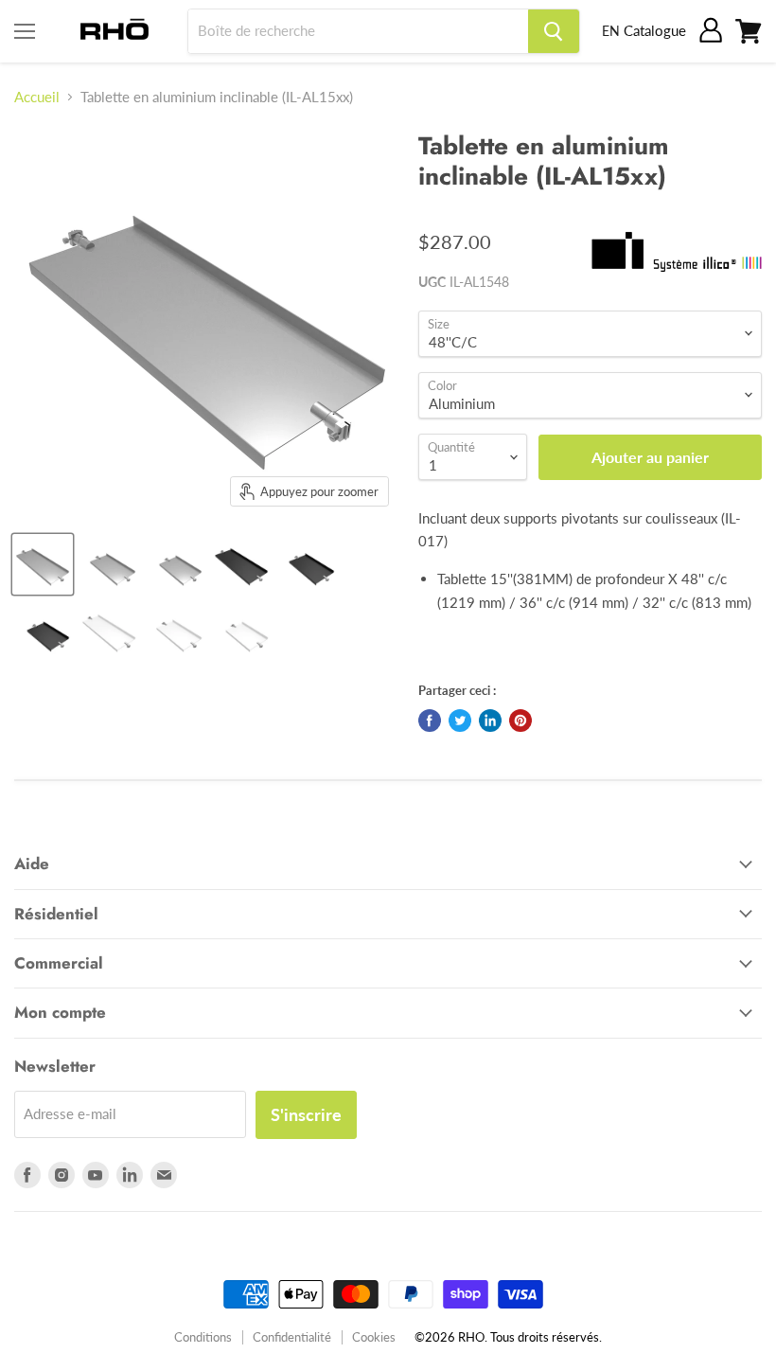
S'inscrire (306, 1114)
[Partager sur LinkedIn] (490, 720)
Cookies (374, 1336)
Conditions (203, 1336)
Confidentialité (292, 1336)
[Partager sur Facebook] (429, 720)
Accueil (37, 97)
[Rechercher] (553, 31)
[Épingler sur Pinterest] (520, 720)
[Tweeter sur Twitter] (460, 720)
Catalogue (655, 30)
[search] (358, 31)
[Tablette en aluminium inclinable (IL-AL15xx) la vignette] (42, 564)
